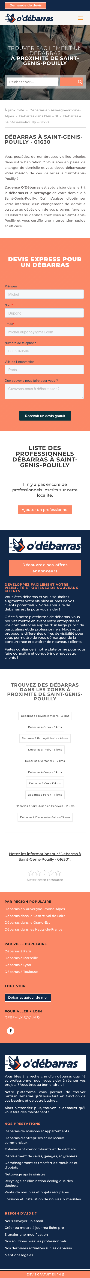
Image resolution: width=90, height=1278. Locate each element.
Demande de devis (25, 5)
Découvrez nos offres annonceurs (45, 568)
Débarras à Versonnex (39, 760)
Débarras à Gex (39, 783)
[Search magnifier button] (71, 81)
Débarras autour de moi (28, 997)
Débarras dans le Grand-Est (27, 922)
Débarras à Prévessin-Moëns (40, 715)
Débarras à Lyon (18, 965)
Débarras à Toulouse (21, 971)
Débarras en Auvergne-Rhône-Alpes (35, 909)
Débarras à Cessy (39, 772)
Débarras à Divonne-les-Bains (39, 817)
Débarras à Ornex (39, 727)
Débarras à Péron (39, 794)
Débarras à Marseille (21, 958)
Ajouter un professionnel (45, 509)
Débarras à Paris (18, 951)
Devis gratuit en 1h (44, 1274)
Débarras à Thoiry (39, 749)
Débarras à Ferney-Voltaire (39, 738)
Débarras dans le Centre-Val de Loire (35, 916)
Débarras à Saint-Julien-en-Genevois (39, 806)
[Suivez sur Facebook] (10, 1030)
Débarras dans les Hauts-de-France (34, 929)
